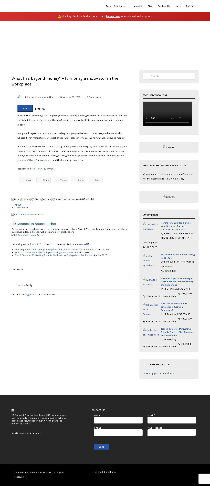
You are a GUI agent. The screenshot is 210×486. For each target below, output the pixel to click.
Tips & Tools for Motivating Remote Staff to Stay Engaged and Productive (53, 255)
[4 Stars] (46, 199)
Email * (151, 415)
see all (83, 244)
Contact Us (164, 6)
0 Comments (94, 97)
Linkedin (191, 473)
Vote (25, 108)
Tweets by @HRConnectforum (159, 373)
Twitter (186, 473)
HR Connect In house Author (39, 97)
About (18, 204)
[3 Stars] (35, 199)
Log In (178, 6)
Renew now (113, 16)
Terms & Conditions (105, 472)
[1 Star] (15, 199)
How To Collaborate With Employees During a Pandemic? (45, 252)
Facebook (181, 473)
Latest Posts (22, 207)
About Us (138, 6)
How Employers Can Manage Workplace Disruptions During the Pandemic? (54, 249)
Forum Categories (115, 6)
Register (190, 6)
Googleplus (197, 473)
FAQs (150, 6)
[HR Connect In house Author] (27, 214)
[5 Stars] (56, 199)
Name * (98, 415)
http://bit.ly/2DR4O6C (42, 168)
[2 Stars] (25, 199)
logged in (29, 294)
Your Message (154, 427)
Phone (97, 427)
